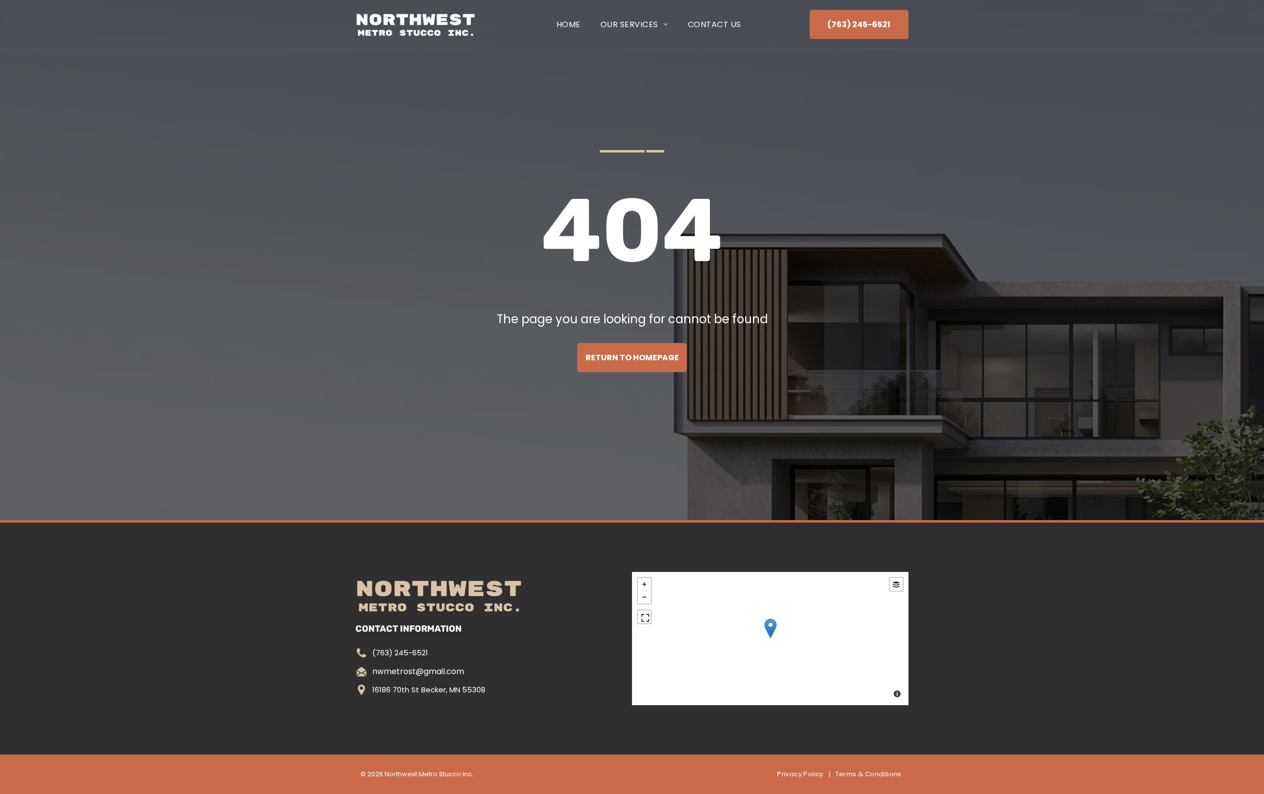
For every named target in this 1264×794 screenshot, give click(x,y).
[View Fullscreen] (644, 616)
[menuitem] (569, 24)
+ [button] (644, 584)
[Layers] (896, 584)
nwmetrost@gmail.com (418, 671)
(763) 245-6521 (400, 652)
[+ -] (770, 638)
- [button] (644, 597)
